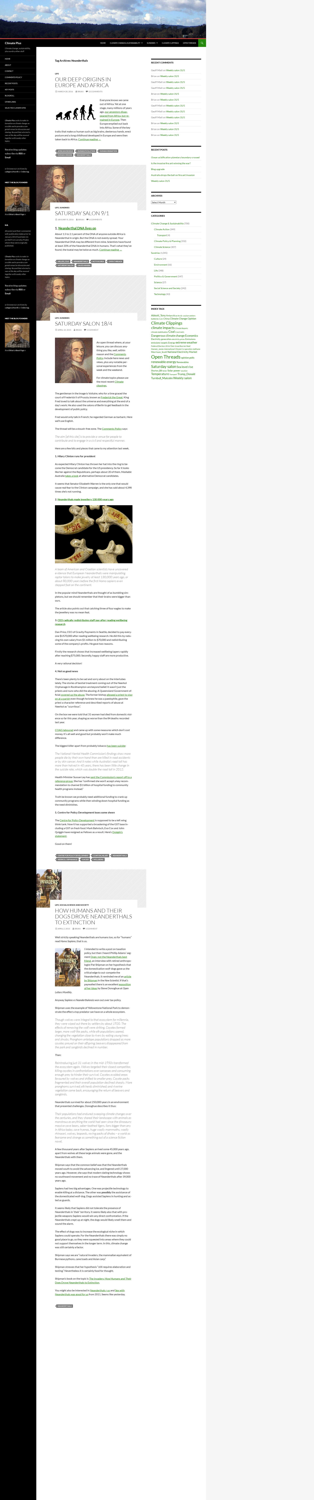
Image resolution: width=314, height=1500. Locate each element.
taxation (184, 371)
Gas (172, 346)
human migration (108, 151)
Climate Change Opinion (183, 318)
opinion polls (187, 357)
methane (196, 349)
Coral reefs (179, 332)
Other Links (10, 102)
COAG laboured (64, 730)
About (8, 65)
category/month (12, 171)
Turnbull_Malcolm (162, 378)
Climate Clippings (170, 43)
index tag (25, 171)
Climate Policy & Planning (167, 241)
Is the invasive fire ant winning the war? (171, 163)
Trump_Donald (186, 374)
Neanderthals (84, 155)
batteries (155, 319)
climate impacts (162, 328)
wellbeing (98, 859)
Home (103, 43)
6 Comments (95, 219)
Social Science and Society (74, 905)
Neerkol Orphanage (68, 859)
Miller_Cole (63, 261)
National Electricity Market (182, 351)
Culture (158, 258)
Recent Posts (11, 83)
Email (8, 157)
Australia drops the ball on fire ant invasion (173, 175)
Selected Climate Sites (15, 108)
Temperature (160, 374)
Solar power (173, 370)
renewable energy (163, 362)
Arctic (180, 315)
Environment (160, 264)
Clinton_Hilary (100, 855)
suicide (85, 859)
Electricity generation (161, 339)
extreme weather (186, 342)
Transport (162, 235)
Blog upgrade (158, 169)
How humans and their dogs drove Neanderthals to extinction (93, 916)
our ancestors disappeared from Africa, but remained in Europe (114, 115)
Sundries (151, 43)
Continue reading (89, 139)
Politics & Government (165, 276)
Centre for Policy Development (77, 820)
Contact (9, 71)
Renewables (183, 362)
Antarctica (171, 315)
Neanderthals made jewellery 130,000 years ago (85, 499)
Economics (191, 335)
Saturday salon (65, 265)
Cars (161, 319)
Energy (171, 342)
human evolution (86, 151)
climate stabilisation (159, 332)
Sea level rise (185, 367)
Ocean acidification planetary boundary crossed (175, 157)
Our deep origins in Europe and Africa (83, 82)
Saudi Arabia (84, 265)
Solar (165, 371)
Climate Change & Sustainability (125, 43)
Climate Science (162, 247)
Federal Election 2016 (160, 346)
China (166, 318)
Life (57, 73)
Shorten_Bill (156, 371)
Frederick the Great (112, 397)
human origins (65, 155)
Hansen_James (157, 349)
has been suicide (116, 745)
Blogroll (9, 96)
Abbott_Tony (158, 315)
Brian (81, 91)
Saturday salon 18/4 (83, 323)
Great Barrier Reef (182, 346)
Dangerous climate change (168, 335)
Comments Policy (112, 428)
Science (158, 282)
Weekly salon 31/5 (175, 70)
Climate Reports (181, 328)
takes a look (71, 475)
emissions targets (159, 343)
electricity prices (178, 339)
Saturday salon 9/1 (82, 213)
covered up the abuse (73, 694)
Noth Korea (98, 261)
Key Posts (9, 89)
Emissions (190, 339)
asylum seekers (189, 316)
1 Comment (92, 330)
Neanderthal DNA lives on (77, 228)
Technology (160, 294)
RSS (21, 153)
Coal (171, 331)
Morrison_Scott (159, 352)
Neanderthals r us (100, 1290)
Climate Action (161, 229)
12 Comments (95, 91)
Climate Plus (13, 43)
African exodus (65, 151)
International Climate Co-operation (178, 349)
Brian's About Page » (17, 214)
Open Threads (189, 43)
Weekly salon (182, 378)
